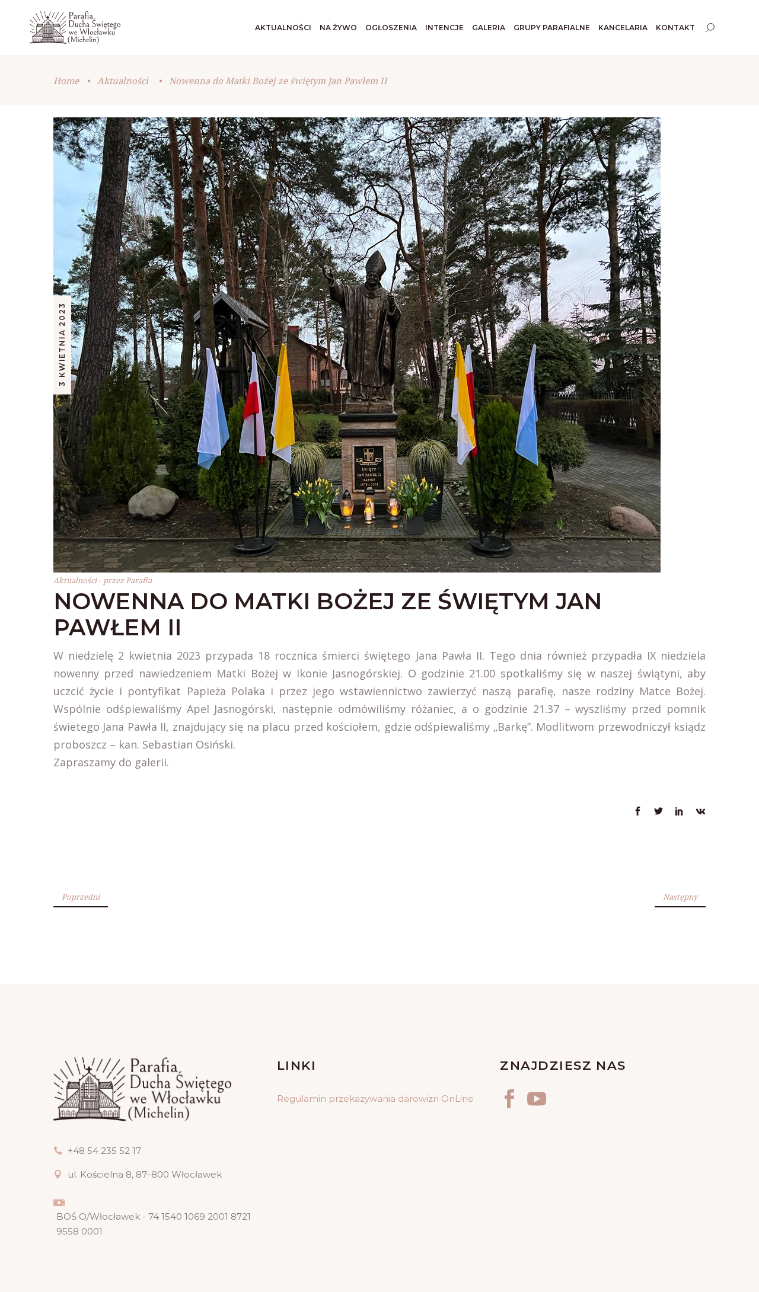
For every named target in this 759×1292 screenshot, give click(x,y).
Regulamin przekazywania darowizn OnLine (375, 1098)
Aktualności (122, 81)
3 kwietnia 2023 (62, 344)
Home (66, 81)
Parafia (139, 580)
